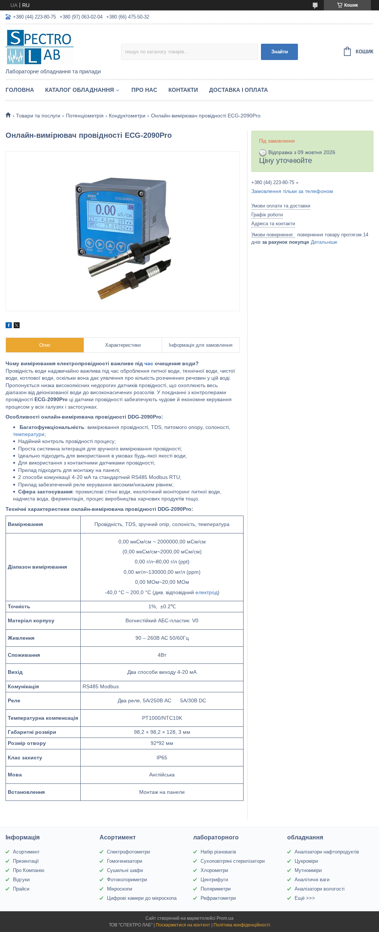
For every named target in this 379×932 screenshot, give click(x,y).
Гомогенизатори (124, 861)
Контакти (183, 90)
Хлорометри (214, 870)
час (148, 363)
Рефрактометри (218, 898)
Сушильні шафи (125, 870)
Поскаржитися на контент (183, 925)
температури (28, 434)
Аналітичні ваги (312, 879)
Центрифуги (214, 879)
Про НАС (144, 90)
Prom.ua (225, 918)
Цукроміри (306, 861)
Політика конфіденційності (242, 925)
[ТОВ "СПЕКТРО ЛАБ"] (63, 46)
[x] (17, 326)
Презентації (26, 861)
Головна (20, 90)
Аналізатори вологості (320, 889)
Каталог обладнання (79, 90)
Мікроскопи (119, 889)
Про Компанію (28, 870)
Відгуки (21, 879)
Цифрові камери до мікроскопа (142, 898)
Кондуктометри (127, 116)
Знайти (279, 51)
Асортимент (26, 852)
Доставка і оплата (238, 90)
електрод (206, 592)
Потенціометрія (85, 116)
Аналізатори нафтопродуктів (327, 852)
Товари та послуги (38, 116)
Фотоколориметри (127, 879)
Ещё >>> (305, 898)
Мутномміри (308, 870)
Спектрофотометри (128, 852)
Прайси (21, 889)
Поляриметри (216, 889)
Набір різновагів (218, 852)
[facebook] (9, 326)
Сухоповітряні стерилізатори (233, 861)
